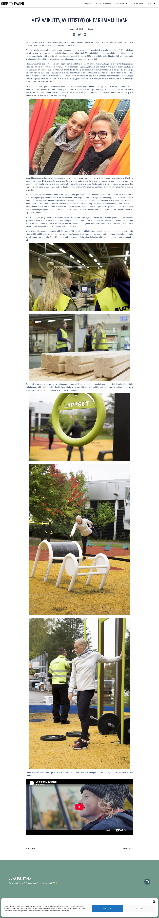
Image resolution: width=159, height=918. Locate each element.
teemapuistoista (127, 184)
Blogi (150, 3)
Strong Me (86, 3)
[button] (154, 901)
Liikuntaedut (138, 3)
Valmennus (120, 3)
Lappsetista (30, 190)
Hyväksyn (107, 909)
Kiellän (139, 909)
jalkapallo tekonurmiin (52, 187)
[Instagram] (147, 882)
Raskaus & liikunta (103, 3)
